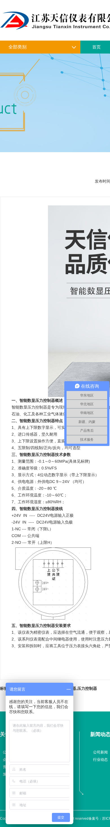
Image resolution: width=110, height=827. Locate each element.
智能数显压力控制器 (37, 400)
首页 (96, 47)
